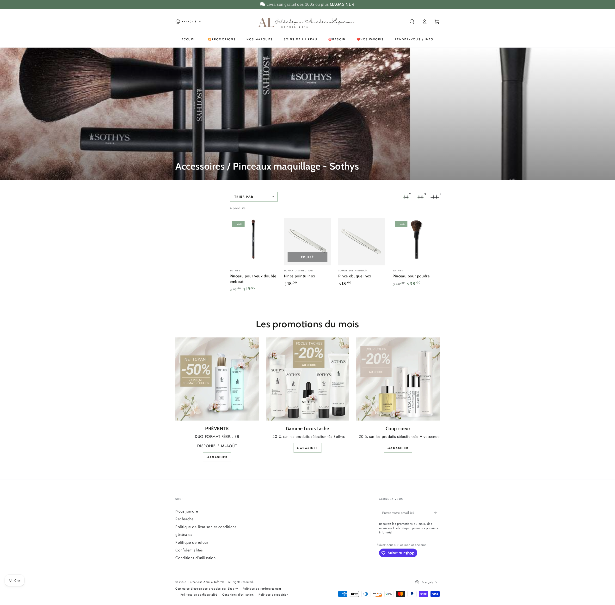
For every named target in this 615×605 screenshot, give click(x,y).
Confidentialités (189, 550)
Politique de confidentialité (198, 595)
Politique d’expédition (273, 595)
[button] (412, 21)
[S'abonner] (437, 512)
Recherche (184, 519)
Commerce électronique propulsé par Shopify (206, 589)
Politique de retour (191, 542)
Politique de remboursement (262, 589)
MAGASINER (342, 4)
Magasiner (217, 457)
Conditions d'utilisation (195, 558)
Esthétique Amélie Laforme (207, 582)
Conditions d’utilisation (237, 595)
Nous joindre (186, 511)
